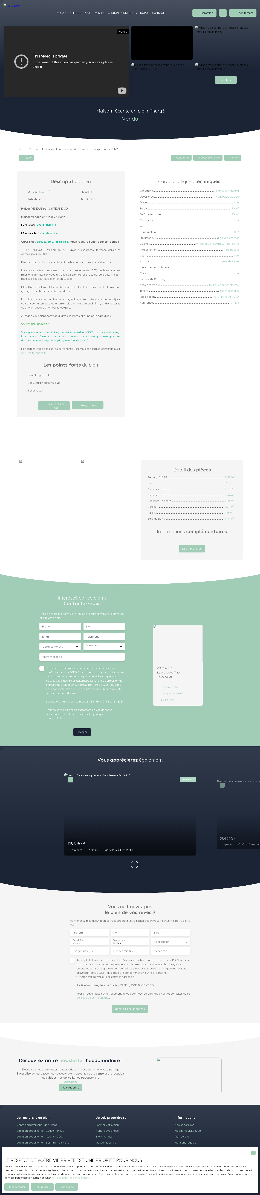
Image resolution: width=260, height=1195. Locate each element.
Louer (88, 13)
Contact (158, 13)
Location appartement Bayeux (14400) (41, 1130)
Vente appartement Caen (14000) (38, 1125)
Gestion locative (106, 1142)
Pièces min (160, 951)
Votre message (52, 656)
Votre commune (53, 646)
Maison (33, 149)
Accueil (62, 13)
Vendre (100, 13)
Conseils (127, 13)
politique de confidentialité (92, 997)
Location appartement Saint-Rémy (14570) (44, 1142)
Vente (22, 149)
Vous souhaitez (92, 645)
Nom (89, 626)
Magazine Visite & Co (188, 1130)
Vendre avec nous (107, 1130)
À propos (142, 13)
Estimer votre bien (107, 1125)
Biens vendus (104, 1136)
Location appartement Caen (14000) (40, 1136)
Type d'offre (78, 940)
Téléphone (92, 636)
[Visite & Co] (16, 13)
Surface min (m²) (124, 951)
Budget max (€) (83, 951)
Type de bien (119, 940)
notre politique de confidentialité (71, 1177)
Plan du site (182, 1136)
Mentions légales (185, 1142)
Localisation (161, 941)
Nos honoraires (184, 1125)
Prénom (47, 626)
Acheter (75, 13)
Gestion (113, 13)
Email (45, 636)
